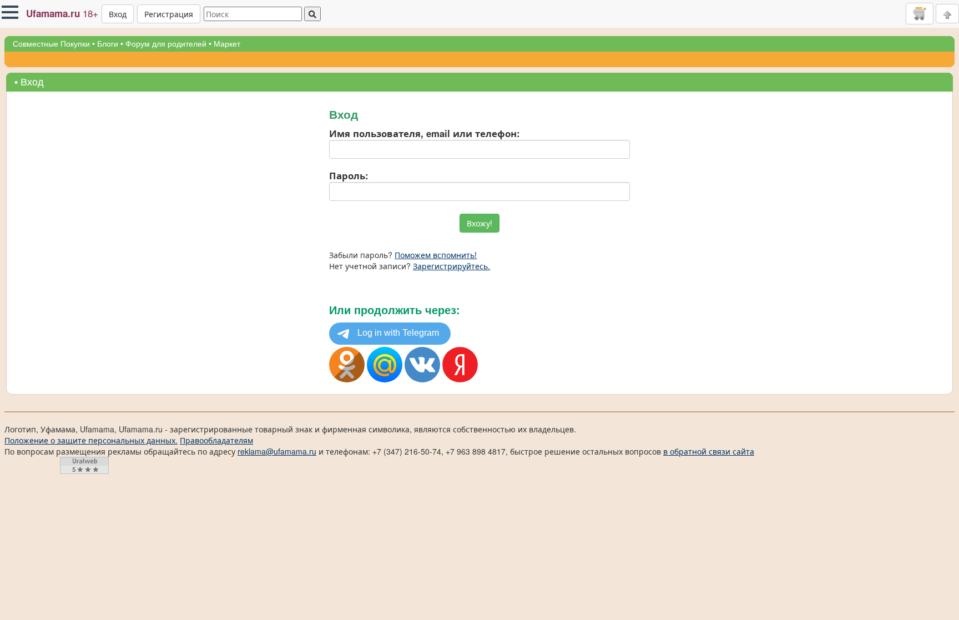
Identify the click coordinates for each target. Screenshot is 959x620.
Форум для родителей (165, 43)
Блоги (107, 43)
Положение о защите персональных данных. (91, 440)
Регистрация (168, 13)
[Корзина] (919, 13)
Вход (118, 13)
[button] (10, 12)
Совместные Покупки (51, 43)
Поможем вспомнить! (436, 254)
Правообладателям (216, 440)
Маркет (227, 43)
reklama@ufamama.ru (277, 451)
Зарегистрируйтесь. (451, 265)
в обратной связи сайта (708, 451)
